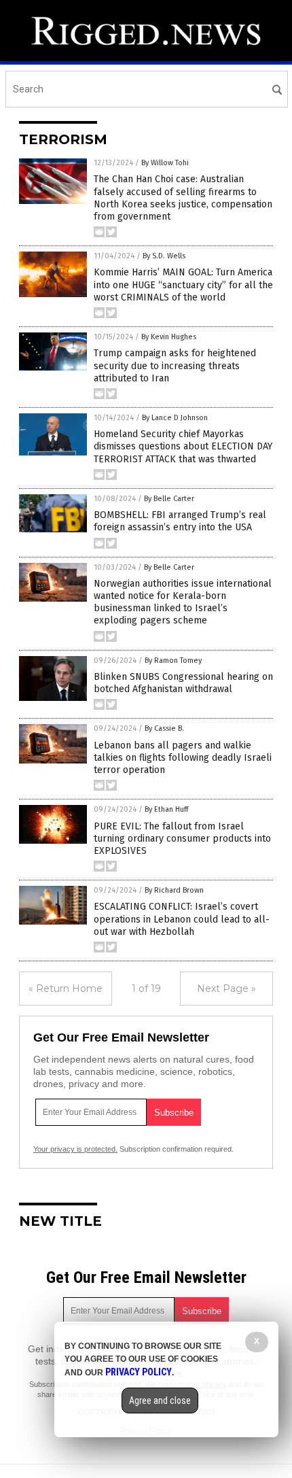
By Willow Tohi (165, 162)
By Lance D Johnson (175, 417)
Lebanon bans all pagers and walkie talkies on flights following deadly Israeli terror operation (183, 758)
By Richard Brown (174, 890)
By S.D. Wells (164, 256)
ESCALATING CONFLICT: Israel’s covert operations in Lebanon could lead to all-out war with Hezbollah (182, 919)
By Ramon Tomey (173, 660)
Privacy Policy (138, 1372)
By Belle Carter (169, 498)
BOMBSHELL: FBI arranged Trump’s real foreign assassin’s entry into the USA (180, 521)
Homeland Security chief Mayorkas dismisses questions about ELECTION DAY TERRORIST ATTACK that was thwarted (183, 446)
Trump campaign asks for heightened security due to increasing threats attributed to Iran (175, 365)
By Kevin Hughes (168, 336)
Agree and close (160, 1400)
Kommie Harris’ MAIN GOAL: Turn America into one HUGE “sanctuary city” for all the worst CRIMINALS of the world (183, 285)
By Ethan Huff (166, 809)
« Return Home (66, 988)
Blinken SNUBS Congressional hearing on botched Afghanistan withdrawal (183, 683)
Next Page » (226, 988)
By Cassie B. (164, 728)
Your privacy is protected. (75, 1149)
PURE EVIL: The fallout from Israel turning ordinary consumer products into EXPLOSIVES (182, 839)
